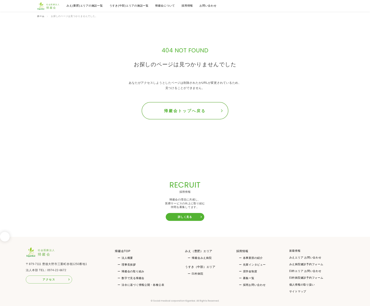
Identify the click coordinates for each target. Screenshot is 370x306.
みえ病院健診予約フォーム (306, 264)
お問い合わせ (208, 5)
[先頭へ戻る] (5, 238)
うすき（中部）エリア (200, 266)
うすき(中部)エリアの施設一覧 (129, 5)
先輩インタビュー (254, 264)
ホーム (40, 16)
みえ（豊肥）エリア (198, 251)
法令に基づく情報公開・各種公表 (143, 284)
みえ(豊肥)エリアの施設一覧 (84, 5)
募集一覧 (248, 278)
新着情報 (295, 250)
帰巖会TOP (122, 251)
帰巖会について (165, 5)
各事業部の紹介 (253, 257)
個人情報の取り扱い (302, 284)
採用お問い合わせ (254, 284)
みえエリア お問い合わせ (305, 257)
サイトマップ (297, 291)
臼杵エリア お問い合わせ (305, 270)
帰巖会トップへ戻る (185, 111)
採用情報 (187, 5)
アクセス (49, 279)
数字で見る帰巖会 (133, 278)
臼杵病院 (197, 273)
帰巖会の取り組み (133, 271)
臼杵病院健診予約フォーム (306, 277)
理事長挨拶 (129, 264)
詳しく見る (185, 216)
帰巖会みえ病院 (202, 257)
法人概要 (127, 257)
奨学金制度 (250, 271)
